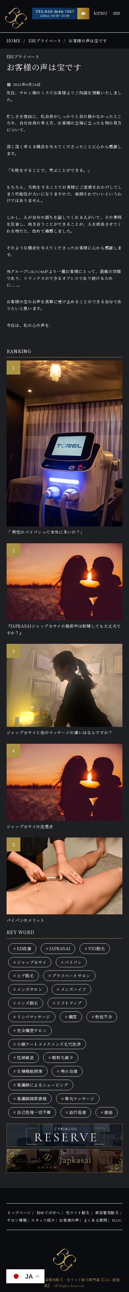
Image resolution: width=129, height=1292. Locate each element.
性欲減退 (23, 1057)
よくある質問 (95, 1220)
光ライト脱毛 (78, 1213)
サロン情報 (17, 1220)
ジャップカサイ (30, 962)
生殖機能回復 (28, 1071)
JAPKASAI (58, 948)
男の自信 (67, 1071)
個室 (71, 1017)
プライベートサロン (69, 975)
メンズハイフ (71, 989)
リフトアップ (67, 1003)
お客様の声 (69, 1220)
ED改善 (22, 948)
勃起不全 (101, 1017)
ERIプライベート (45, 41)
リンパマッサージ (31, 1017)
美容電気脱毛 (107, 1213)
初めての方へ (48, 1213)
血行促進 (75, 1112)
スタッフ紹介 (43, 1220)
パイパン (71, 962)
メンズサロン (28, 989)
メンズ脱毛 (25, 1003)
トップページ (19, 1213)
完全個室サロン (30, 1030)
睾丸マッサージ (78, 1098)
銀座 (107, 1112)
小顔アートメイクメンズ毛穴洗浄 (47, 1044)
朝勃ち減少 (60, 1057)
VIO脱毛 (95, 948)
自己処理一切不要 (32, 1112)
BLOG (117, 1220)
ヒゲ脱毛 (23, 975)
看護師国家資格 (30, 1098)
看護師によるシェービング (40, 1085)
